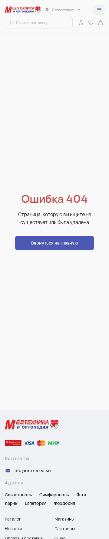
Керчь (11, 503)
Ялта (81, 495)
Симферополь (54, 495)
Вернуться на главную (54, 243)
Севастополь (18, 495)
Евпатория (36, 503)
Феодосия (64, 503)
